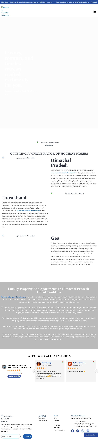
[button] (95, 12)
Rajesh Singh (47, 363)
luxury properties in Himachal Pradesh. (63, 173)
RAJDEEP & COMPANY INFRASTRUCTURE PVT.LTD (19, 367)
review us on (13, 376)
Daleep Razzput (79, 363)
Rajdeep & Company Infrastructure (13, 297)
